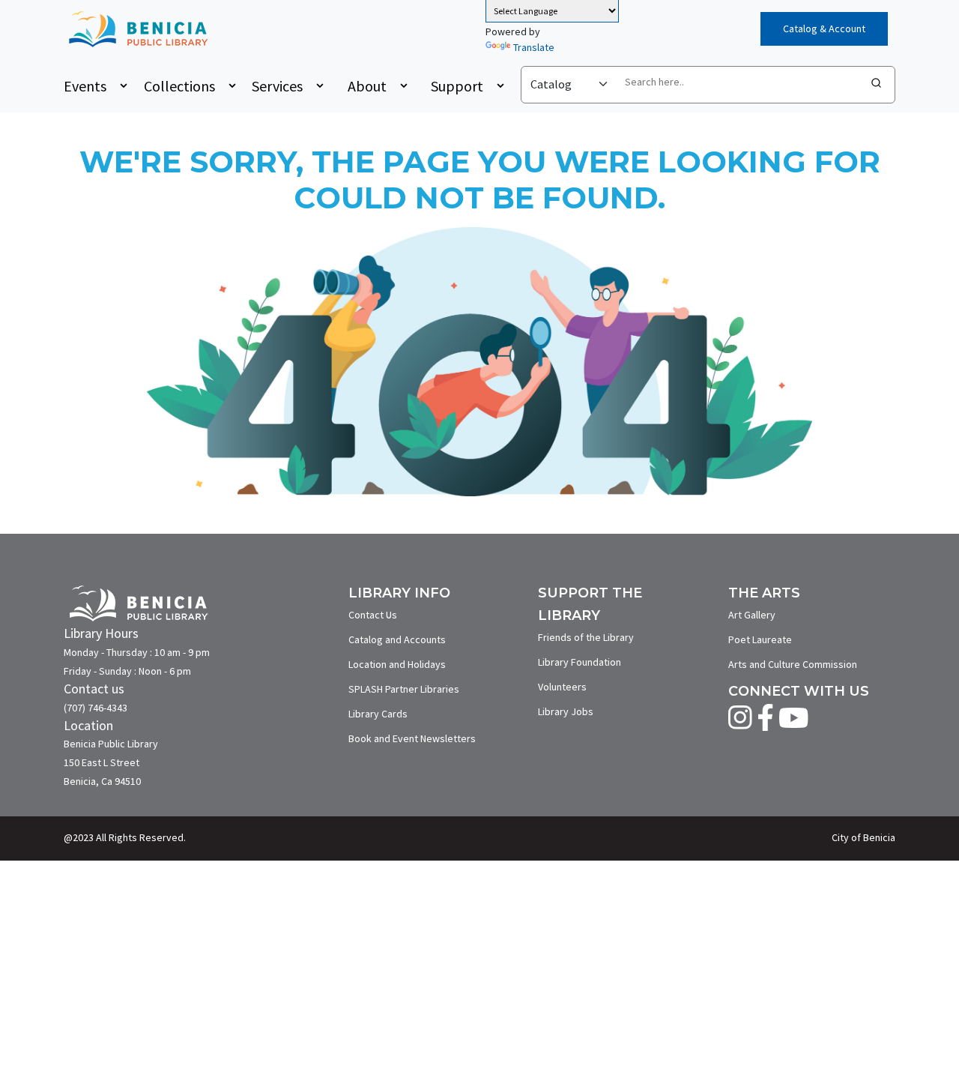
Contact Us (372, 614)
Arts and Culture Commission (792, 664)
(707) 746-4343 (95, 707)
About (367, 85)
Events (85, 85)
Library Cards (378, 713)
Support (457, 85)
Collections (179, 85)
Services (277, 85)
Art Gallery (751, 614)
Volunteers (562, 686)
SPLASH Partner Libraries (403, 689)
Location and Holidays (397, 664)
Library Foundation (579, 662)
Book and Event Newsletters (412, 738)
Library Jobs (565, 711)
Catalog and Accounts (397, 639)
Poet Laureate (760, 639)
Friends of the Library (586, 637)
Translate (533, 47)
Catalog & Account (824, 28)
